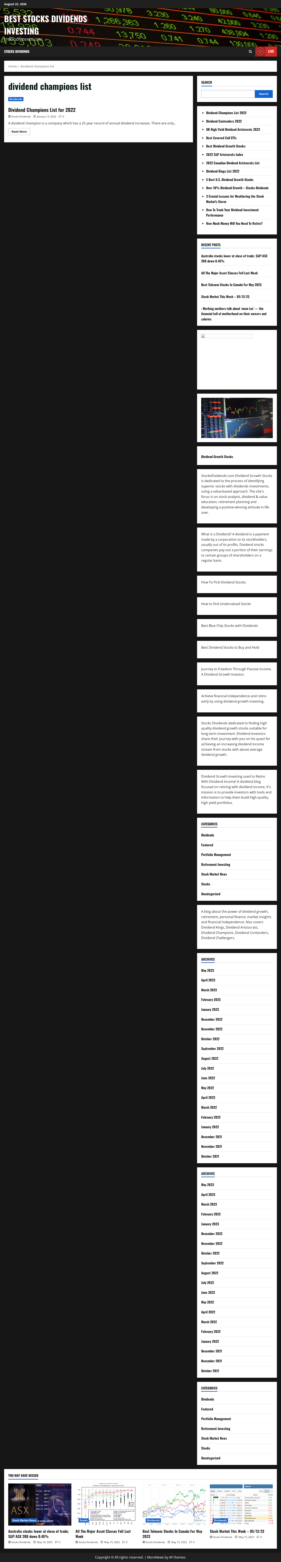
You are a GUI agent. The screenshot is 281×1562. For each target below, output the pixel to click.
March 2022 (209, 1107)
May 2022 (207, 1087)
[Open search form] (250, 52)
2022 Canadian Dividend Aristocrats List (233, 162)
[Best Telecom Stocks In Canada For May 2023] (174, 1504)
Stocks (205, 883)
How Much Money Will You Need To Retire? (234, 223)
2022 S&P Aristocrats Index (224, 154)
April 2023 (208, 980)
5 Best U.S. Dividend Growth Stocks (229, 179)
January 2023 (210, 1009)
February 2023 (211, 999)
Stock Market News (214, 874)
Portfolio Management (216, 854)
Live (271, 51)
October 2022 (210, 1038)
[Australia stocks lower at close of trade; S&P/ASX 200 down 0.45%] (39, 1504)
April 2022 (208, 1097)
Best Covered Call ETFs (221, 137)
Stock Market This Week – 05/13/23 (225, 296)
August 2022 (209, 1058)
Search (206, 82)
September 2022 (212, 1048)
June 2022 (208, 1077)
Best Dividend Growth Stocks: (226, 146)
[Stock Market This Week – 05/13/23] (241, 1504)
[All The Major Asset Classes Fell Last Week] (107, 1504)
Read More (21, 132)
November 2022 (211, 1028)
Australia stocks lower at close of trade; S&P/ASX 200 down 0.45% (38, 1533)
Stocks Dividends (16, 51)
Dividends (15, 99)
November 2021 (211, 1146)
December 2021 (211, 1136)
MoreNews (155, 1557)
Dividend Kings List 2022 (222, 171)
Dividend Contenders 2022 (224, 121)
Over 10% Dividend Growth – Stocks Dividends (237, 187)
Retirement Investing (215, 864)
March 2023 (209, 989)
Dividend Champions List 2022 (226, 112)
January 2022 (210, 1126)
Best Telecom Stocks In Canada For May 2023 (231, 284)
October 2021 (210, 1156)
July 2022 (207, 1068)
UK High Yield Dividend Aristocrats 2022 (233, 129)
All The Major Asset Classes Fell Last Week (229, 272)
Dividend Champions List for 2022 (41, 109)
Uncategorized (210, 893)
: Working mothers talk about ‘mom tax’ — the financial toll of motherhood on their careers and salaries (233, 313)
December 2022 (211, 1019)
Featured (207, 844)
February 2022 (211, 1117)
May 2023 (207, 970)
